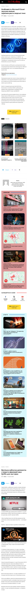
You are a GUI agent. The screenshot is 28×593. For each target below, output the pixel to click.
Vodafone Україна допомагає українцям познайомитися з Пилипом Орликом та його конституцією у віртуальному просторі (13, 266)
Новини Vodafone (7, 207)
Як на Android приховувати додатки (6, 159)
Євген (5, 15)
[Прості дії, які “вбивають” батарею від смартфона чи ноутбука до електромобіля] (14, 323)
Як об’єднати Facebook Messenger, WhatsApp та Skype (20, 148)
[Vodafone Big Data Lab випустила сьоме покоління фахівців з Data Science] (14, 219)
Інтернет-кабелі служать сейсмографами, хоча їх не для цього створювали (12, 352)
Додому (3, 6)
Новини (7, 6)
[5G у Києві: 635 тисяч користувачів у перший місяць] (14, 238)
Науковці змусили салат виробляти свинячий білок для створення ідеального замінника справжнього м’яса (12, 433)
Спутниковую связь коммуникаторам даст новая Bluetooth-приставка (7, 131)
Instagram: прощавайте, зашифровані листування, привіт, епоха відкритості (20, 131)
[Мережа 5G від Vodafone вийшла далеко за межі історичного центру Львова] (14, 277)
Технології (7, 118)
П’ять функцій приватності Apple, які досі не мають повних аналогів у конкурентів (12, 454)
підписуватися (22, 296)
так (5, 296)
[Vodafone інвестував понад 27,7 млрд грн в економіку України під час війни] (14, 200)
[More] (20, 22)
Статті (4, 349)
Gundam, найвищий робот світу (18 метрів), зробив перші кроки (21, 160)
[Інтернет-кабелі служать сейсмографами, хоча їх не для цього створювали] (14, 342)
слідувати (14, 296)
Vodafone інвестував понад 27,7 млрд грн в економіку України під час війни (13, 209)
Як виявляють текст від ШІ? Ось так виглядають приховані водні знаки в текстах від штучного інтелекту (12, 372)
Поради (20, 155)
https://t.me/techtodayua (11, 74)
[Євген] (2, 16)
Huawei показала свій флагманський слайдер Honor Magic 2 (7, 148)
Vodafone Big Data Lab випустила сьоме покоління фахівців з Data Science (13, 228)
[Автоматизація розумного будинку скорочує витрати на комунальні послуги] (14, 403)
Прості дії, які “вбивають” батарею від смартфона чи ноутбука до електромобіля (13, 332)
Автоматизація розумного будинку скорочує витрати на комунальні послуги (12, 413)
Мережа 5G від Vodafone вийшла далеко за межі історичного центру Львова (13, 286)
